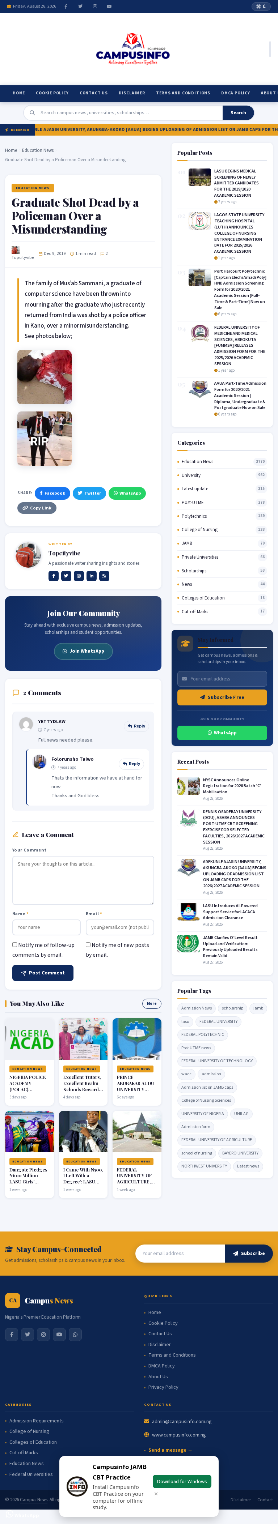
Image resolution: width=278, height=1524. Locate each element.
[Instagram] (95, 6)
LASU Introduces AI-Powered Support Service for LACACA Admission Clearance (230, 912)
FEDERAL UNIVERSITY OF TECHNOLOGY (217, 1061)
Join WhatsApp (87, 651)
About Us (158, 1377)
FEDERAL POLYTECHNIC (202, 1035)
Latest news (248, 1166)
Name (20, 913)
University (191, 475)
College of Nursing (200, 529)
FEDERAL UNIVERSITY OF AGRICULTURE (216, 1140)
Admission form (195, 1127)
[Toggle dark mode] (261, 6)
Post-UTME (193, 502)
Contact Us (94, 93)
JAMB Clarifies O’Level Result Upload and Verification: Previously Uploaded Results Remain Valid (230, 947)
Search (238, 113)
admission (211, 1074)
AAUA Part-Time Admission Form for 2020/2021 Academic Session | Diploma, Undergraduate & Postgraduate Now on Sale (240, 395)
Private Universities (200, 557)
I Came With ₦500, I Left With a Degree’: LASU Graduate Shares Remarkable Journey (83, 1184)
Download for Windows (182, 1481)
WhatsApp (130, 493)
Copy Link (40, 508)
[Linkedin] (92, 576)
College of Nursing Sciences (206, 1100)
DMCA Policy (235, 93)
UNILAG (241, 1114)
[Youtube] (109, 6)
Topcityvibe (23, 257)
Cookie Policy (52, 93)
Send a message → (170, 1450)
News (187, 584)
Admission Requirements (36, 1421)
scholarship (232, 1008)
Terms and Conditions (183, 93)
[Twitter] (80, 6)
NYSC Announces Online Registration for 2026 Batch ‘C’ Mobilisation (232, 786)
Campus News (33, 1500)
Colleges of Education (203, 598)
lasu (185, 1022)
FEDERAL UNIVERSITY (218, 1022)
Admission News (196, 1008)
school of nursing (196, 1153)
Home (19, 93)
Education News (38, 150)
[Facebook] (66, 6)
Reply (139, 726)
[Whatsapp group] (75, 1334)
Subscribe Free (226, 697)
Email (94, 913)
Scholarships (194, 571)
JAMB (187, 543)
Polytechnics (194, 516)
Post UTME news (196, 1048)
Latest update (195, 489)
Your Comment (29, 850)
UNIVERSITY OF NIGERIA (202, 1114)
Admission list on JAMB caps (207, 1087)
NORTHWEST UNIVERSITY (204, 1166)
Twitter (92, 493)
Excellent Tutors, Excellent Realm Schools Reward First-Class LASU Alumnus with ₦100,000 (82, 1092)
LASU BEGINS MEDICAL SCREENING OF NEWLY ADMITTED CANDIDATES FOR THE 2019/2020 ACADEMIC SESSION (236, 183)
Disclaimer (132, 93)
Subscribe (253, 1253)
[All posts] (104, 576)
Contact (265, 1500)
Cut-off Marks (195, 612)
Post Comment (47, 973)
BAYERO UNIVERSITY (240, 1153)
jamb (258, 1008)
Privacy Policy (163, 1387)
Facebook (55, 493)
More (152, 1003)
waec (186, 1074)
